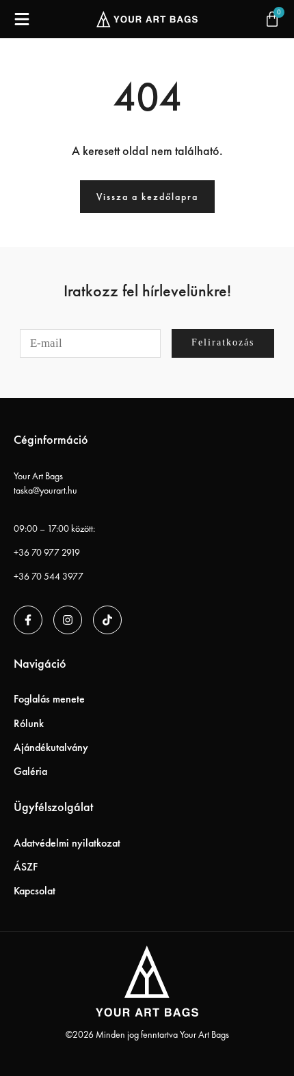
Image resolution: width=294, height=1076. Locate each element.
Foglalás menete (49, 698)
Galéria (30, 771)
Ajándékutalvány (51, 747)
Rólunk (29, 723)
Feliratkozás (222, 342)
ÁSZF (26, 866)
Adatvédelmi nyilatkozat (67, 842)
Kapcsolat (34, 890)
